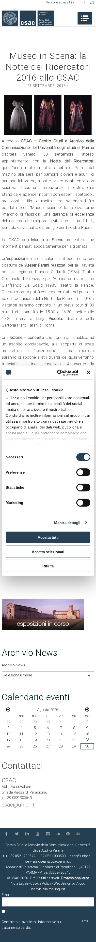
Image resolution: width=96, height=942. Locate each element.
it (85, 2)
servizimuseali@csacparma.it (48, 861)
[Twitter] (17, 834)
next (87, 709)
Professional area (75, 878)
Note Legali (19, 883)
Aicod (80, 883)
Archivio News (13, 665)
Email (7, 895)
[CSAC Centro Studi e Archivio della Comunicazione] (28, 18)
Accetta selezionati (48, 552)
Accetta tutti (48, 537)
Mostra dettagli (67, 522)
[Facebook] (7, 834)
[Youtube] (38, 834)
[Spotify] (69, 834)
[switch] (83, 472)
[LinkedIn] (28, 834)
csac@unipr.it (18, 804)
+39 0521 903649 (21, 856)
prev (8, 709)
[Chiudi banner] (88, 372)
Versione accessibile (60, 2)
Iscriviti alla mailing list (48, 889)
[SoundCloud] (59, 834)
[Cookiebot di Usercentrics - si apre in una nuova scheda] (58, 372)
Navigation (85, 18)
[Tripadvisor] (78, 834)
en (92, 2)
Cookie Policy (40, 883)
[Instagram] (49, 834)
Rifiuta (48, 566)
